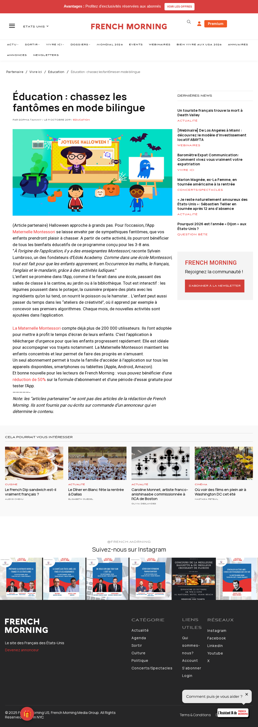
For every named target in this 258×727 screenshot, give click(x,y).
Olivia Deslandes (144, 504)
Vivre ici (35, 71)
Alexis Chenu (14, 499)
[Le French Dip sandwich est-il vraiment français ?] (34, 463)
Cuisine (11, 484)
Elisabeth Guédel (80, 499)
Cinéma (201, 484)
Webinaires (188, 145)
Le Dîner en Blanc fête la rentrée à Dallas (96, 492)
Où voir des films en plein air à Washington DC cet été (220, 492)
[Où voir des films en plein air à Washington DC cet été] (224, 463)
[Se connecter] (199, 24)
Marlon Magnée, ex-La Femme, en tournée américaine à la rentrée (207, 181)
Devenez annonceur (22, 649)
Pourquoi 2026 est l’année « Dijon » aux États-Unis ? (211, 226)
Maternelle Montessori (34, 231)
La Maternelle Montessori (37, 328)
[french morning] (129, 26)
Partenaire (14, 71)
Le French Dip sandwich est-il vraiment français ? (30, 492)
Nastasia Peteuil (206, 499)
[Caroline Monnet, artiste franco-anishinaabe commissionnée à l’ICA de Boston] (161, 463)
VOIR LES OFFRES (179, 6)
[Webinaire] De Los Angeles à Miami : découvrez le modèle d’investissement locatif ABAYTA (211, 135)
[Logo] (65, 626)
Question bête (192, 234)
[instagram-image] (21, 579)
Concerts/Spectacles (200, 190)
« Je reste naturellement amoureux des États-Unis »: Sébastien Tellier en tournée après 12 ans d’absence (212, 204)
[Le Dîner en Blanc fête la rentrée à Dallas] (97, 463)
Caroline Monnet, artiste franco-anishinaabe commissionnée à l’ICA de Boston (160, 494)
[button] (189, 21)
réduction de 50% (29, 379)
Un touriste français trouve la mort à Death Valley (210, 112)
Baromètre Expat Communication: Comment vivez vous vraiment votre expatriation (209, 159)
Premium (215, 23)
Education (56, 71)
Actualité (187, 120)
